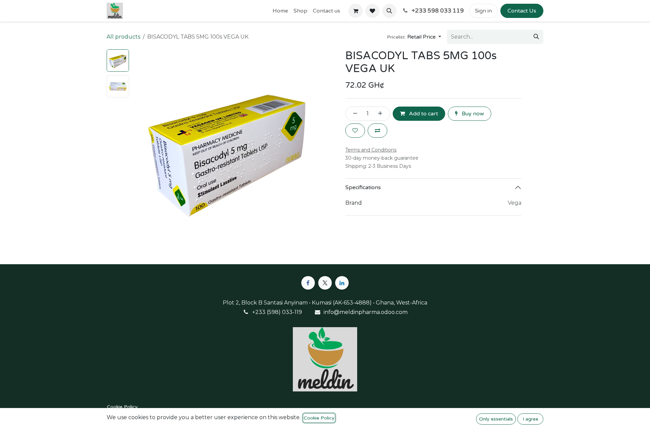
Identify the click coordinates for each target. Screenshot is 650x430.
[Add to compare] (377, 130)
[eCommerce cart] (355, 11)
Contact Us (521, 10)
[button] (389, 11)
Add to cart (423, 113)
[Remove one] (353, 113)
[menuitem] (280, 11)
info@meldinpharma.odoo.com (366, 312)
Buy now (472, 113)
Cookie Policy (122, 407)
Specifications (363, 187)
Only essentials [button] (496, 419)
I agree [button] (530, 419)
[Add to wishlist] (355, 130)
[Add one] (382, 113)
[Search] (536, 37)
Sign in (483, 10)
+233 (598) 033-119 (277, 312)
